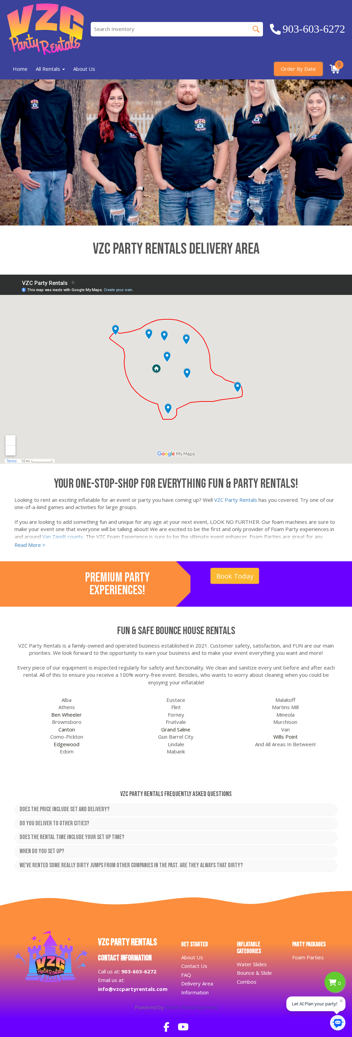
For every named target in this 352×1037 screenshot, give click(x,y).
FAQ (186, 974)
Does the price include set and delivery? (64, 809)
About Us (84, 68)
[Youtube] (183, 1027)
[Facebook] (166, 1027)
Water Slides (252, 964)
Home (20, 68)
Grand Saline (175, 729)
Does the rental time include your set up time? (72, 837)
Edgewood (66, 744)
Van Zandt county (62, 536)
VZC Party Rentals (235, 499)
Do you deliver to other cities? (54, 823)
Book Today (234, 575)
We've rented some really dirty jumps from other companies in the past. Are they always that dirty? (131, 865)
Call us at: (127, 971)
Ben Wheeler (66, 714)
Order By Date (298, 68)
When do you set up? (42, 851)
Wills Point (285, 736)
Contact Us (194, 965)
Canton (66, 729)
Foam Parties (308, 957)
